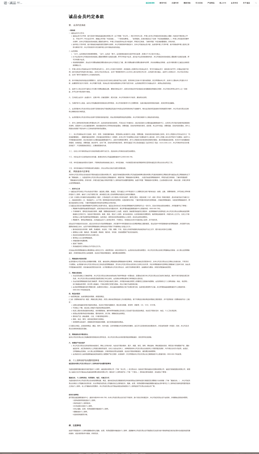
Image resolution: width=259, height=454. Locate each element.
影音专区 (163, 3)
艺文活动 (199, 3)
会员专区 (234, 3)
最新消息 (187, 3)
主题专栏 (175, 3)
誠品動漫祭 (150, 3)
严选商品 (211, 3)
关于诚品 (246, 3)
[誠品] (13, 3)
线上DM (223, 3)
